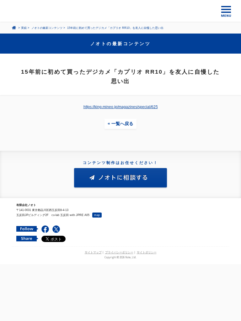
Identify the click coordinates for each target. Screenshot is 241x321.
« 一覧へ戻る (120, 123)
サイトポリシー (147, 252)
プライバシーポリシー (119, 252)
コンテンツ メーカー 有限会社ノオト (120, 10)
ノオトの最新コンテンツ (46, 27)
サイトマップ (93, 252)
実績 (24, 27)
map (97, 215)
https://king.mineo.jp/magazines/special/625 (120, 107)
